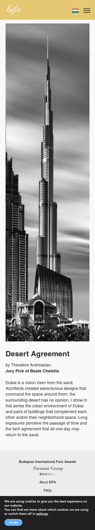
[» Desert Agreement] (13, 10)
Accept (13, 522)
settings (42, 514)
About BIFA (47, 482)
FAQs (48, 490)
